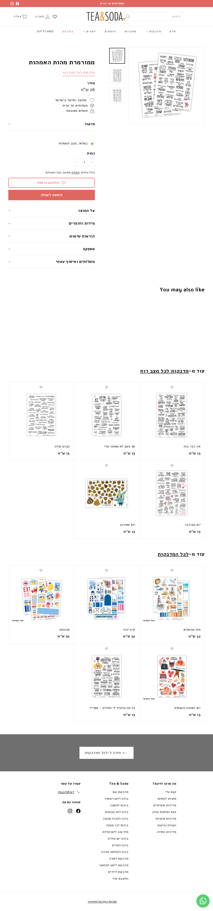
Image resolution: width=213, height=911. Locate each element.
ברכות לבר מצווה (117, 825)
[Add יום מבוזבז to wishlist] (172, 465)
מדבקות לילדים (118, 872)
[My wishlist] (55, 16)
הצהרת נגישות (166, 825)
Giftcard (45, 31)
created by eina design (102, 902)
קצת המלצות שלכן (164, 812)
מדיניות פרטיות (166, 819)
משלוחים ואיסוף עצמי (75, 261)
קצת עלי (170, 792)
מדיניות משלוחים (165, 805)
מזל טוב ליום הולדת (115, 832)
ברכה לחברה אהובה (115, 819)
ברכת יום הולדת (118, 838)
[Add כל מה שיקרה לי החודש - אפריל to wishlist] (106, 649)
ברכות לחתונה (119, 805)
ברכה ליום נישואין (116, 799)
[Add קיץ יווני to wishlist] (106, 570)
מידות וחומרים (81, 223)
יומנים (91, 31)
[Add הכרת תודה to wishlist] (41, 387)
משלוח (75, 172)
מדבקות (154, 31)
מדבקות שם (120, 792)
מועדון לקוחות (167, 799)
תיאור (89, 124)
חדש (173, 31)
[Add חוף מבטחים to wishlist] (172, 570)
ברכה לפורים (120, 845)
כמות (91, 153)
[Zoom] (166, 85)
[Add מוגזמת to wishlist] (41, 570)
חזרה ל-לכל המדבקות (104, 752)
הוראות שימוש (82, 236)
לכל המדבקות (173, 554)
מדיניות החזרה (166, 832)
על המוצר (86, 210)
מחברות (131, 31)
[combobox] (153, 16)
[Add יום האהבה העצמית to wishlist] (172, 649)
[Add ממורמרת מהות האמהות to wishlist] (188, 306)
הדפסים (110, 31)
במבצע (68, 31)
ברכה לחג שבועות (116, 812)
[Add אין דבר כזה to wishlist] (172, 387)
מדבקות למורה (118, 858)
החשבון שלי (120, 878)
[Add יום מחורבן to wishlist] (106, 465)
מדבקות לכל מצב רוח (79, 72)
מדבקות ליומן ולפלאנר (113, 865)
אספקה (89, 249)
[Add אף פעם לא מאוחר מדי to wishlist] (106, 387)
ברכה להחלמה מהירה (114, 852)
